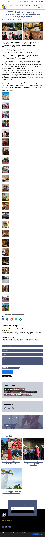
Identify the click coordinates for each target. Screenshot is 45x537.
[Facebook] (36, 1)
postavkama (11, 535)
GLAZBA (21, 5)
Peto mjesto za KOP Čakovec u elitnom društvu (11, 462)
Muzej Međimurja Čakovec (10, 314)
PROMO (34, 7)
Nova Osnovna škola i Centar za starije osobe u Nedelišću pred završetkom (33, 463)
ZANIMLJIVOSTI (28, 5)
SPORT (17, 5)
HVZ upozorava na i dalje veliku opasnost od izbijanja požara (11, 492)
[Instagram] (39, 1)
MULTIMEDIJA (36, 5)
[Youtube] (42, 1)
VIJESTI (11, 5)
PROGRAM (39, 7)
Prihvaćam (36, 534)
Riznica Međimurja (20, 314)
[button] (42, 6)
